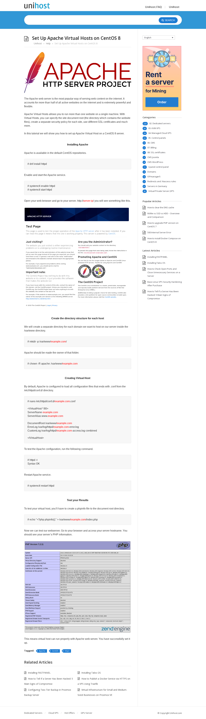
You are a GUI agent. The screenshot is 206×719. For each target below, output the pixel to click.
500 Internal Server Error (159, 232)
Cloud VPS (53, 712)
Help (48, 43)
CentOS (55, 651)
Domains (151, 171)
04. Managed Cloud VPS (159, 133)
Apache (42, 651)
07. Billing (151, 147)
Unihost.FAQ (153, 7)
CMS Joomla (153, 157)
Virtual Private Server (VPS (161, 191)
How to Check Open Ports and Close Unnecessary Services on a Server (163, 272)
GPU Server (86, 712)
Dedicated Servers (33, 712)
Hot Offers (70, 712)
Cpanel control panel (158, 166)
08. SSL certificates (156, 152)
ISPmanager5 (153, 176)
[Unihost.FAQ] (37, 5)
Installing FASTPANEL (39, 672)
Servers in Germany (157, 186)
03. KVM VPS (154, 128)
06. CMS (151, 142)
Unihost (174, 7)
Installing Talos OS (91, 672)
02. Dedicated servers (160, 123)
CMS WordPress (155, 162)
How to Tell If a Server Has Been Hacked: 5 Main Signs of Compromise (163, 295)
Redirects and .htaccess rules (161, 181)
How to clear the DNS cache (160, 207)
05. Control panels (157, 137)
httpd (67, 651)
